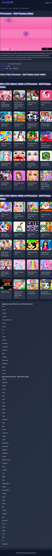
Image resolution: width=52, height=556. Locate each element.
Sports (3, 367)
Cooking (4, 316)
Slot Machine (5, 443)
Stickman (4, 340)
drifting (4, 486)
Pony (3, 527)
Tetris (3, 416)
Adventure (4, 350)
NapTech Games (6, 459)
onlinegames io (6, 483)
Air (3, 540)
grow (3, 517)
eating (3, 439)
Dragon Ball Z (5, 490)
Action (3, 370)
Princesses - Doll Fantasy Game (20, 8)
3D (3, 330)
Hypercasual (5, 360)
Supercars (4, 463)
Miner (3, 466)
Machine (4, 456)
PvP (3, 473)
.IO (3, 333)
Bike (3, 396)
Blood (3, 497)
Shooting (4, 356)
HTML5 (4, 436)
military (4, 379)
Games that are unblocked (26, 552)
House (3, 503)
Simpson (4, 513)
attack (3, 399)
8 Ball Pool (5, 544)
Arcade (4, 373)
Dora (3, 402)
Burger (4, 406)
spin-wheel (5, 520)
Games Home (4, 8)
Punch (3, 523)
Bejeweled (4, 343)
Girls (10, 8)
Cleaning (4, 470)
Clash (3, 412)
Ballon (3, 476)
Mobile (4, 385)
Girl (10, 68)
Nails (3, 422)
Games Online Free (7, 320)
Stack (3, 530)
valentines (4, 382)
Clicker (4, 336)
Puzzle (4, 323)
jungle (3, 500)
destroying (4, 419)
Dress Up (15, 68)
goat (3, 426)
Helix (3, 392)
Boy (3, 507)
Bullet (3, 409)
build (3, 480)
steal (3, 533)
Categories (48, 2)
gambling (4, 449)
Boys (3, 353)
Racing (4, 326)
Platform (4, 493)
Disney (4, 429)
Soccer (4, 309)
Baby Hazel (5, 346)
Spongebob (5, 446)
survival (4, 510)
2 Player (4, 313)
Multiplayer (5, 363)
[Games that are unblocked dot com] (7, 4)
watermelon (5, 433)
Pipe (3, 537)
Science (4, 389)
